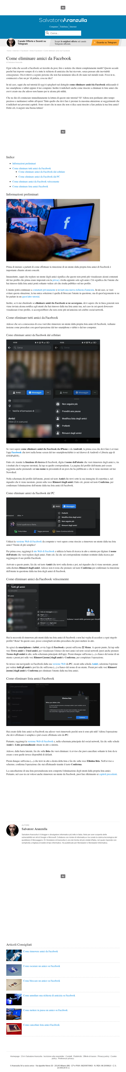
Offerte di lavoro (89, 1056)
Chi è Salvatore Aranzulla (31, 1056)
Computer (53, 26)
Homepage (15, 1056)
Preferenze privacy (66, 1058)
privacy (56, 280)
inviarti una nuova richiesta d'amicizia (76, 289)
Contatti (69, 1056)
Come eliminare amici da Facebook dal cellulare (42, 171)
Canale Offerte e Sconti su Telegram (32, 42)
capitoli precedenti (108, 774)
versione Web (59, 663)
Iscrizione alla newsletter (54, 1056)
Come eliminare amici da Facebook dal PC (39, 176)
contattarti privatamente (44, 289)
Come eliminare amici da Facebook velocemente (35, 181)
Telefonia (64, 26)
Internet (73, 26)
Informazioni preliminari (24, 163)
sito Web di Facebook (43, 551)
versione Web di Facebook (29, 541)
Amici (95, 664)
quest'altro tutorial (30, 296)
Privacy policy (103, 1056)
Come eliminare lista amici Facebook (30, 186)
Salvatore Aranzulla (15, 62)
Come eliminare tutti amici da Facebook (31, 168)
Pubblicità (77, 1056)
